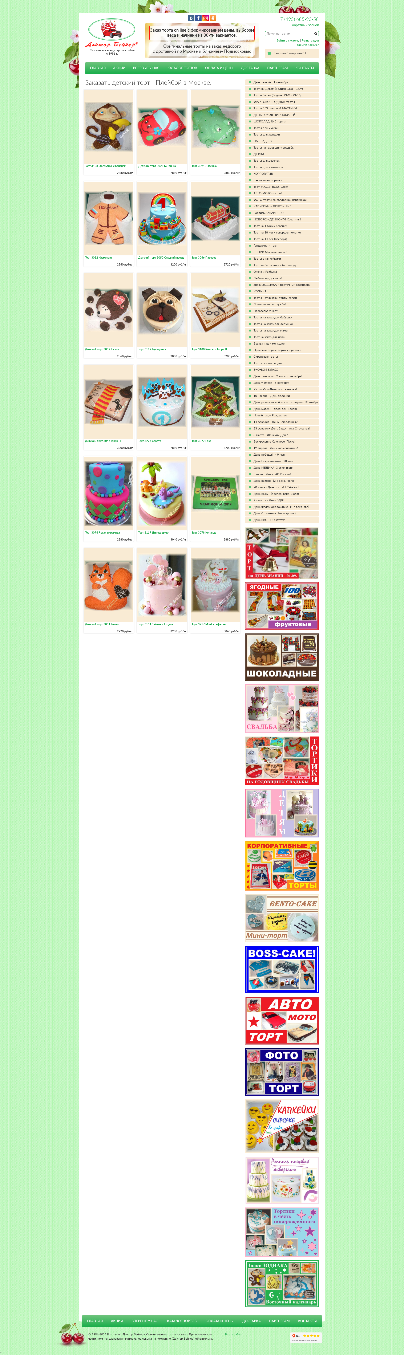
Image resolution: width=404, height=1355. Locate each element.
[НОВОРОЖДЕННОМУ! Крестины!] (282, 1232)
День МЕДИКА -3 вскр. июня (273, 467)
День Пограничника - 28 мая (273, 461)
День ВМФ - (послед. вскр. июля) (276, 493)
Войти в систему (287, 40)
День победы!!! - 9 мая (269, 454)
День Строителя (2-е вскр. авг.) (275, 513)
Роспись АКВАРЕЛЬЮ (269, 213)
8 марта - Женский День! (271, 435)
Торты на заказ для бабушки (273, 317)
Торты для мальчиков (268, 167)
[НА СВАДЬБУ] (282, 708)
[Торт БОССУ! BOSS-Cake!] (282, 969)
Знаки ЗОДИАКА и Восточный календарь (282, 284)
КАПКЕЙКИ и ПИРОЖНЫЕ (272, 206)
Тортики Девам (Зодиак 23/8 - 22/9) (278, 88)
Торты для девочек (266, 160)
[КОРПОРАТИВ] (282, 866)
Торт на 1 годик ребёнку (270, 226)
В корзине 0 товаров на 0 (290, 53)
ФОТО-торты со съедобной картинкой (280, 200)
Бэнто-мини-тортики (268, 180)
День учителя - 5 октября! (271, 382)
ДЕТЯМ (259, 154)
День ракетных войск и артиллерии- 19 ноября (286, 402)
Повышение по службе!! (270, 304)
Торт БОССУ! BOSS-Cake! (271, 186)
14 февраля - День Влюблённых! (276, 422)
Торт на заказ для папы (269, 337)
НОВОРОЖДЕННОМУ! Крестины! (277, 219)
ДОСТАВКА (250, 68)
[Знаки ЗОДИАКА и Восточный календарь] (282, 1283)
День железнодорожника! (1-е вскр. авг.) (281, 507)
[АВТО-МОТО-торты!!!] (282, 1020)
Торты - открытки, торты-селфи (275, 297)
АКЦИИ (119, 68)
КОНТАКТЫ (304, 68)
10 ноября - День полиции (272, 395)
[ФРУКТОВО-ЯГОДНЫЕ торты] (282, 606)
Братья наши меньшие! (269, 343)
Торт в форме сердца (268, 363)
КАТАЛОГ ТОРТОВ (182, 1321)
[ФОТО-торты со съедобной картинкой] (282, 1072)
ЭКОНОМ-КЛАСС (266, 369)
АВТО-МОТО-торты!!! (268, 193)
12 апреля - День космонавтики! (276, 448)
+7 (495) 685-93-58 (298, 19)
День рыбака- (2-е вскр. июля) (274, 480)
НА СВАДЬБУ (263, 141)
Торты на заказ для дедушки (273, 324)
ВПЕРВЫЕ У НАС (146, 68)
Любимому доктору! (268, 278)
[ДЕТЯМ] (282, 813)
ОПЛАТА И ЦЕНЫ (219, 68)
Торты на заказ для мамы (271, 330)
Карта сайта (233, 1334)
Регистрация (310, 40)
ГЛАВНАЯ (98, 68)
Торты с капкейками (267, 258)
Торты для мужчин (266, 128)
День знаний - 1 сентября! (271, 82)
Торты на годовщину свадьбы (274, 147)
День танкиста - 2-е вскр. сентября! (278, 376)
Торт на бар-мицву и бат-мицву (275, 265)
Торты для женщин (267, 134)
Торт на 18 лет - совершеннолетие (277, 232)
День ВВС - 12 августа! (269, 520)
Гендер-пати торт (266, 245)
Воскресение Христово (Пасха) (274, 441)
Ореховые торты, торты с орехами (277, 350)
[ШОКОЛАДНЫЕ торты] (282, 657)
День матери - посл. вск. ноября (276, 409)
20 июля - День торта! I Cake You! (276, 487)
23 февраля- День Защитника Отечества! (282, 428)
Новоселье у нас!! (266, 311)
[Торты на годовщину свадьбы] (282, 761)
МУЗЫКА (260, 291)
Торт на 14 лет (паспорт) (270, 239)
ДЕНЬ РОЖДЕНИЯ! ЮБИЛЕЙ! (275, 115)
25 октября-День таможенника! (275, 389)
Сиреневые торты (266, 356)
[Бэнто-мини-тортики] (282, 918)
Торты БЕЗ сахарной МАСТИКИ (275, 108)
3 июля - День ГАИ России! (272, 474)
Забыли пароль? (308, 44)
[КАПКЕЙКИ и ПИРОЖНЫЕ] (282, 1126)
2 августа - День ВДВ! (269, 500)
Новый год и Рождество (270, 415)
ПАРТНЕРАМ (277, 68)
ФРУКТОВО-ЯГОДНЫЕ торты (274, 102)
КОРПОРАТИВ (263, 173)
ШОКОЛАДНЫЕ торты (270, 121)
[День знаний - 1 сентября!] (282, 553)
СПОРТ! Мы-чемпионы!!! (270, 252)
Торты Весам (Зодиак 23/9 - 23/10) (277, 95)
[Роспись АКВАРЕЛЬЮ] (282, 1180)
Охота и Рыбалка (265, 271)
